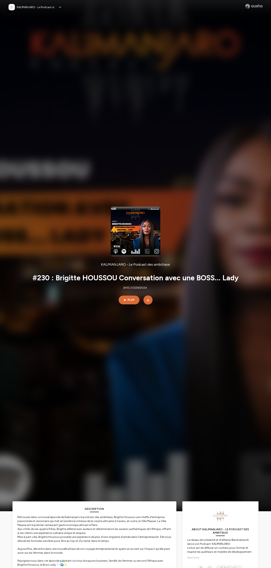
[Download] (148, 300)
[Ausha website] (253, 6)
